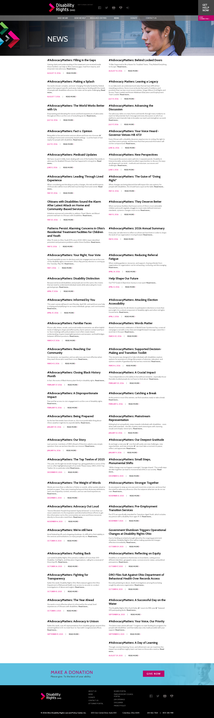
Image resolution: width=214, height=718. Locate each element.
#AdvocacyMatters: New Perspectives (133, 154)
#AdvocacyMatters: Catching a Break (132, 393)
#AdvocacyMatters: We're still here (69, 530)
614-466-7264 (152, 713)
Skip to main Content (85, 5)
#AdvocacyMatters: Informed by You (71, 300)
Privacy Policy (120, 706)
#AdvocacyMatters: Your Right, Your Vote (74, 255)
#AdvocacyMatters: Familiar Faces (69, 323)
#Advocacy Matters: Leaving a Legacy (133, 81)
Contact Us (151, 18)
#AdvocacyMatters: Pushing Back (69, 553)
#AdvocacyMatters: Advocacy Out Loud (73, 506)
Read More (72, 73)
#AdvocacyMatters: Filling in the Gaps (71, 60)
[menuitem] (62, 18)
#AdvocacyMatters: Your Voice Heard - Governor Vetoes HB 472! (134, 133)
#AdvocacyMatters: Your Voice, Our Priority (136, 621)
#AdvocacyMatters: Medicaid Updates (72, 154)
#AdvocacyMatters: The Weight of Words (74, 482)
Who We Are (63, 18)
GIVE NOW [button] (154, 673)
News (116, 18)
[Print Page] (113, 7)
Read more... (72, 69)
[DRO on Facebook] (99, 8)
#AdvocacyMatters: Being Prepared (70, 416)
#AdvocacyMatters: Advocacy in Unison (73, 621)
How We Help (80, 18)
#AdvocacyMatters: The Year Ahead (70, 600)
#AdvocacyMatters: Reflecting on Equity (135, 553)
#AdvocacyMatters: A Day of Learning (133, 642)
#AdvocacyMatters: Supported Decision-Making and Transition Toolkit (135, 350)
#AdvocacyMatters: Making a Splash (70, 81)
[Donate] (120, 7)
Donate (134, 18)
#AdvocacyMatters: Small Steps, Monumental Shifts (130, 461)
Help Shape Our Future (123, 278)
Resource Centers (98, 18)
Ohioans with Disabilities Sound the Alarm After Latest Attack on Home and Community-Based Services (74, 205)
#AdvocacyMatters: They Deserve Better (135, 201)
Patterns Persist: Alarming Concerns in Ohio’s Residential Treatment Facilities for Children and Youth (76, 231)
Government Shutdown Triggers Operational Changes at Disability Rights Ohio (137, 531)
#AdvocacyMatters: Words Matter (131, 323)
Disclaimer (118, 703)
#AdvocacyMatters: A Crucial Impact (132, 372)
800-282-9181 (168, 713)
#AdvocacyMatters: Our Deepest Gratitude (136, 439)
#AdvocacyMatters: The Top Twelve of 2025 (76, 459)
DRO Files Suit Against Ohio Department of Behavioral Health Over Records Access (136, 576)
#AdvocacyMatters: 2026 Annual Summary (137, 228)
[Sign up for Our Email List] (127, 8)
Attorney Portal (95, 704)
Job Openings (119, 699)
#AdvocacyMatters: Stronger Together (134, 482)
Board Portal (120, 691)
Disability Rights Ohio (62, 7)
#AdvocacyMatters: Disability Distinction (73, 278)
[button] (206, 7)
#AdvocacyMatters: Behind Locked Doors (135, 60)
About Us (92, 691)
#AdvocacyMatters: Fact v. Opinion (69, 131)
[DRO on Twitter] (106, 8)
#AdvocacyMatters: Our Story (66, 439)
